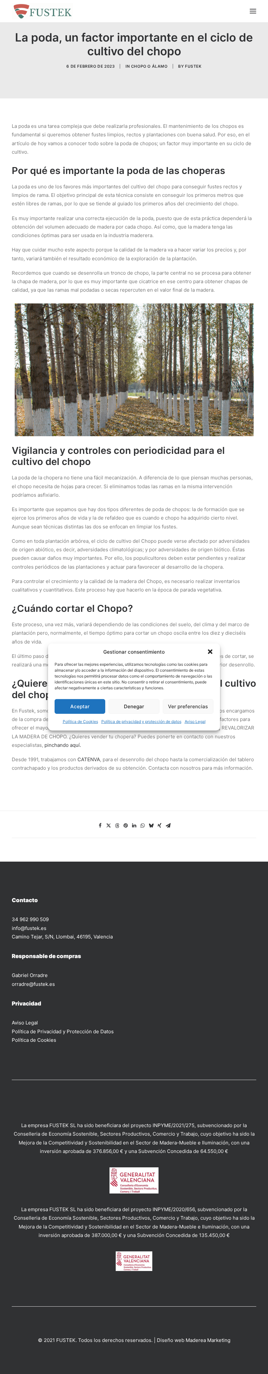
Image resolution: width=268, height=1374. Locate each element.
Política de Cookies (80, 721)
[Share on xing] (159, 826)
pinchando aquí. (62, 745)
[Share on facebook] (100, 826)
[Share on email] (168, 826)
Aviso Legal (195, 721)
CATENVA (88, 759)
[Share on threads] (117, 826)
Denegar (134, 706)
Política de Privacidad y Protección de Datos (63, 1031)
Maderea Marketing (208, 1340)
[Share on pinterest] (125, 826)
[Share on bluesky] (151, 826)
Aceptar (80, 706)
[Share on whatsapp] (142, 826)
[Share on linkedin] (134, 826)
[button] (210, 651)
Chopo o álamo (149, 66)
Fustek (193, 66)
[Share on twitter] (108, 826)
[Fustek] (42, 11)
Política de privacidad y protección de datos (141, 721)
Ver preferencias (188, 706)
